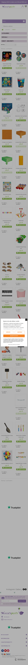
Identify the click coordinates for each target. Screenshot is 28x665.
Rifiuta (8, 332)
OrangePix (18, 344)
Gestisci (19, 332)
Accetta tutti (14, 335)
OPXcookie (10, 344)
